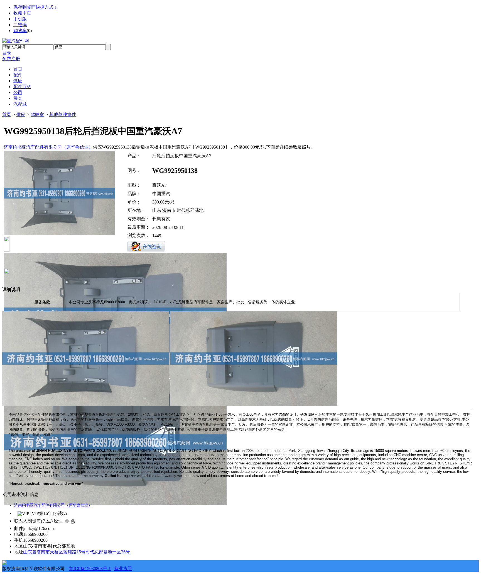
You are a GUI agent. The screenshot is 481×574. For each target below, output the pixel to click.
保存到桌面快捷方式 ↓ (35, 7)
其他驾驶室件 (62, 114)
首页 (6, 114)
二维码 (20, 24)
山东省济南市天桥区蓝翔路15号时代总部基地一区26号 (76, 551)
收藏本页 (22, 13)
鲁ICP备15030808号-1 (90, 568)
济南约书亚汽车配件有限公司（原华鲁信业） (48, 147)
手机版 (20, 18)
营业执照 (123, 568)
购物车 (20, 30)
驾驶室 (37, 114)
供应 (20, 114)
